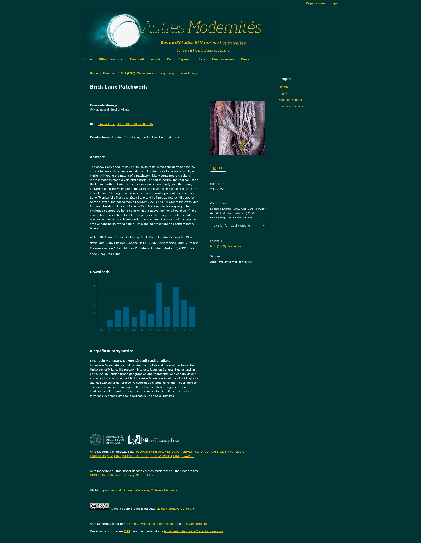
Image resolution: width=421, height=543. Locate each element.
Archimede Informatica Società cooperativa (193, 531)
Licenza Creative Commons (175, 508)
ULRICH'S (211, 451)
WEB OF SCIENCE (135, 456)
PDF (219, 168)
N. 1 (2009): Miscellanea (137, 73)
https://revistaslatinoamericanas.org (153, 523)
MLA (110, 456)
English (283, 93)
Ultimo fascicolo (111, 59)
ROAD (198, 451)
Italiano (283, 86)
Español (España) (290, 99)
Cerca (245, 59)
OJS (127, 531)
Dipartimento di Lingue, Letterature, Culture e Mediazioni (139, 490)
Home (87, 59)
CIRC (117, 456)
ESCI (153, 456)
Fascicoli (137, 59)
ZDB (223, 451)
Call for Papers (178, 59)
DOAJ (175, 451)
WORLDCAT (236, 451)
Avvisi (155, 59)
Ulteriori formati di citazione (231, 225)
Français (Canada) (291, 106)
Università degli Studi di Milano (135, 475)
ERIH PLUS (98, 456)
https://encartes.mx (195, 523)
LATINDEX (164, 456)
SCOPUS (141, 451)
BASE (153, 451)
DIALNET (164, 451)
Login (334, 3)
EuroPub (187, 456)
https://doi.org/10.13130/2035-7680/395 (125, 124)
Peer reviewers (223, 59)
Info (199, 59)
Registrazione (315, 3)
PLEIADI (186, 451)
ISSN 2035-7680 (101, 475)
